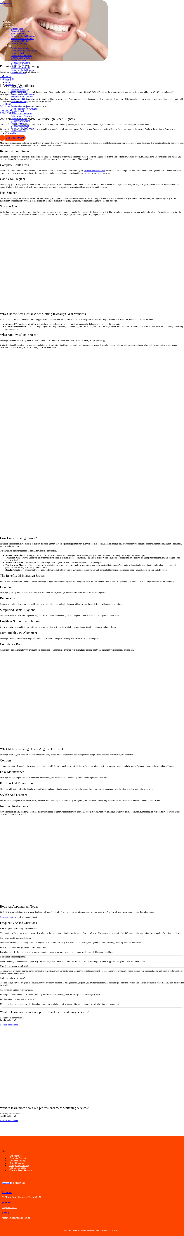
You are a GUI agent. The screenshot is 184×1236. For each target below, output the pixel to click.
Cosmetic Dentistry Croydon (24, 51)
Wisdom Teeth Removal (22, 38)
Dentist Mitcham (18, 72)
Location (7, 1192)
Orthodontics (17, 29)
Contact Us (10, 75)
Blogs (8, 46)
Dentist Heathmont (20, 65)
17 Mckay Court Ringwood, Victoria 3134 (21, 1197)
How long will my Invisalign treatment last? (18, 928)
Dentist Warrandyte (20, 48)
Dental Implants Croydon (22, 70)
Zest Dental (5, 3)
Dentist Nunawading (20, 63)
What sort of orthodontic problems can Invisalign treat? (23, 947)
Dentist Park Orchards (21, 55)
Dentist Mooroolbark (20, 67)
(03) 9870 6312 (9, 1207)
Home (8, 21)
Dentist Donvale (18, 60)
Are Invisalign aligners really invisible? (16, 990)
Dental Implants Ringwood (23, 36)
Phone (6, 1202)
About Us (9, 24)
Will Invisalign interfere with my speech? (17, 999)
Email (5, 1213)
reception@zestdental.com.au (16, 1218)
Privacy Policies (111, 1230)
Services (9, 26)
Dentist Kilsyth (18, 53)
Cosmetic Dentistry (20, 31)
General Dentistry (19, 43)
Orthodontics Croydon (21, 58)
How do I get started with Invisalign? (16, 966)
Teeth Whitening (18, 34)
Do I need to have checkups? (12, 978)
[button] (92, 928)
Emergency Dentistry (21, 41)
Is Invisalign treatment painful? (13, 957)
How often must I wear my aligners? (15, 938)
